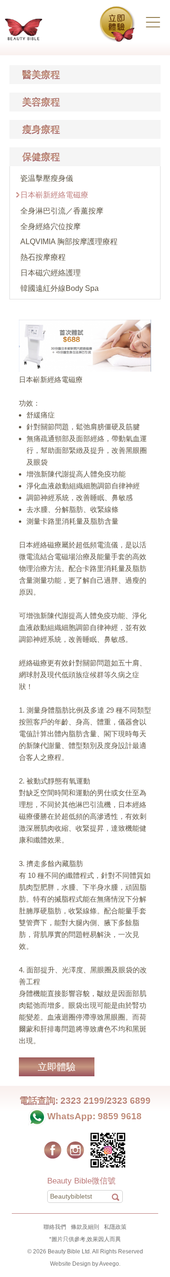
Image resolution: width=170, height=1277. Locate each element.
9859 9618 (120, 1116)
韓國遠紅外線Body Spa (59, 288)
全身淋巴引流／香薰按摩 (61, 211)
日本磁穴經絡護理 (50, 273)
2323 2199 (82, 1101)
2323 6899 (129, 1101)
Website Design (70, 1263)
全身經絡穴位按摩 (50, 226)
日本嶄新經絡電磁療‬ (54, 195)
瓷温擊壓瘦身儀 (46, 178)
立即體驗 (57, 1067)
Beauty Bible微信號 (81, 1180)
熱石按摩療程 (43, 257)
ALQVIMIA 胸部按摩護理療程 (69, 242)
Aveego (109, 1263)
